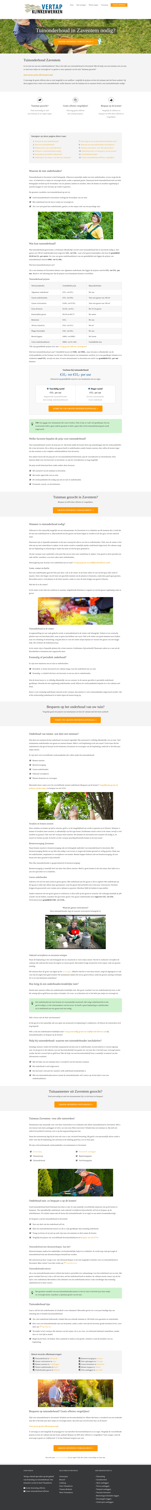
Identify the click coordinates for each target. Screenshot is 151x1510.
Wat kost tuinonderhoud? (45, 145)
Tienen (98, 1367)
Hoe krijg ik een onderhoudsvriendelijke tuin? (99, 141)
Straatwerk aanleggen (87, 1152)
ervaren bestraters (61, 1457)
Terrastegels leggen (103, 1499)
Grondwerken (101, 1479)
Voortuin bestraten (103, 1492)
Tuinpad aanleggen (103, 1489)
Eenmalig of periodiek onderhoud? (48, 154)
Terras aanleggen (103, 1486)
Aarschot (99, 1370)
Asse (54, 1361)
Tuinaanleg (37, 1152)
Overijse (99, 1361)
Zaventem (100, 1364)
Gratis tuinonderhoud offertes (37, 1491)
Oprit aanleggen (102, 1483)
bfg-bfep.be (46, 1327)
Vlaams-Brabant (65, 1489)
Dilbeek (57, 1370)
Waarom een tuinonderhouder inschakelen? (98, 145)
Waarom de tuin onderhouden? (47, 141)
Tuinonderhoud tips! (90, 154)
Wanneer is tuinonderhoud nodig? (48, 151)
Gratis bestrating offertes (35, 1488)
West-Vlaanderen (66, 1492)
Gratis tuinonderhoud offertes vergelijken (98, 157)
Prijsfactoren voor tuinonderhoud (48, 148)
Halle (56, 1367)
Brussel (62, 1479)
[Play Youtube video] (75, 932)
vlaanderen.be (71, 1263)
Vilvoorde (54, 1358)
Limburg (62, 1483)
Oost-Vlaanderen (66, 1486)
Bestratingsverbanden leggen (107, 1496)
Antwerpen (63, 1476)
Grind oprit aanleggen (104, 1502)
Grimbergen (54, 1364)
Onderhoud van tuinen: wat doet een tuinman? (53, 157)
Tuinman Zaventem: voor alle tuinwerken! (97, 148)
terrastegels (66, 972)
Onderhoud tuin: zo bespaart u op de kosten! (99, 151)
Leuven (100, 1358)
